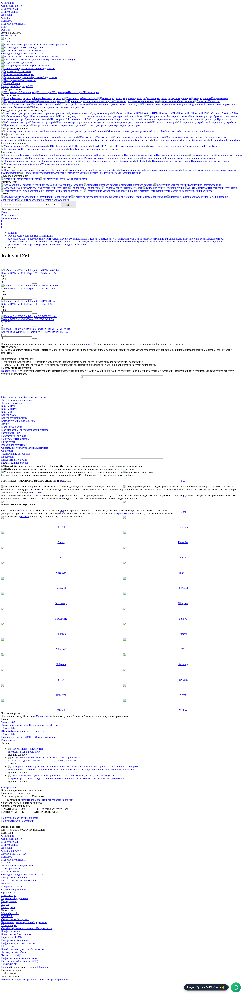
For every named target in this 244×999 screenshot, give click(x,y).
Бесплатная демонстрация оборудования (24, 922)
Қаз (8, 29)
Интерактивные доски (46, 244)
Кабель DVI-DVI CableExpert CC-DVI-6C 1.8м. (27, 319)
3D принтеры (9, 925)
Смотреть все (8, 787)
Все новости (8, 740)
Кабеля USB (97, 238)
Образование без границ (15, 919)
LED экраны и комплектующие (19, 880)
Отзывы (5, 17)
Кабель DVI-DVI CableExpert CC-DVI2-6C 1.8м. (28, 288)
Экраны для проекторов (72, 244)
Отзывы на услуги (11, 850)
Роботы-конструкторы (135, 241)
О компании (8, 2)
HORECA (7, 916)
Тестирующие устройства (15, 453)
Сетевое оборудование (14, 889)
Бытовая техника (11, 871)
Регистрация (8, 215)
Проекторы (27, 244)
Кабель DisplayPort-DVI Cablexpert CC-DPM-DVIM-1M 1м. (34, 331)
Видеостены (8, 883)
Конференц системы (12, 886)
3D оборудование (11, 868)
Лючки (182, 238)
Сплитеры (200, 241)
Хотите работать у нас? (14, 853)
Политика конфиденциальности (19, 817)
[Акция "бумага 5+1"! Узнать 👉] (236, 987)
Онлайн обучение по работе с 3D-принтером (26, 928)
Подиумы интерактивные (94, 241)
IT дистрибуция (10, 8)
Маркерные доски (196, 238)
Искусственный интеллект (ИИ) (19, 961)
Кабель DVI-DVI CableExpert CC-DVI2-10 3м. (27, 304)
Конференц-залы (10, 931)
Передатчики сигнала (67, 241)
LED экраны (8, 946)
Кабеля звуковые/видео (132, 238)
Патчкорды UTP (46, 241)
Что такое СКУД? (11, 955)
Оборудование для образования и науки (30, 235)
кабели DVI (91, 344)
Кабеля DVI (67, 238)
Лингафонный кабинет (14, 952)
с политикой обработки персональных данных (46, 799)
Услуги (5, 904)
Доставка (6, 14)
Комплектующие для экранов (161, 238)
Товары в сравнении (57, 979)
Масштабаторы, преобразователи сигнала (24, 429)
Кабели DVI (8, 370)
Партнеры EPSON (11, 937)
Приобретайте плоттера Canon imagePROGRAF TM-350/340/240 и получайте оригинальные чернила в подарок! (71, 769)
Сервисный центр (11, 5)
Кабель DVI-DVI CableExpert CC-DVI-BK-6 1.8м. (29, 273)
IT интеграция (9, 11)
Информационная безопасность (19, 958)
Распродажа (8, 907)
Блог (4, 26)
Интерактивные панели (14, 877)
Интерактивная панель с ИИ (24, 751)
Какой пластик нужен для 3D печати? (22, 949)
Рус (3, 29)
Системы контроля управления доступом (171, 241)
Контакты (6, 20)
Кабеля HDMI (82, 238)
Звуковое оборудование (14, 898)
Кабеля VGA (111, 238)
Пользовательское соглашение (18, 820)
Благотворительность (13, 23)
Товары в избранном (33, 979)
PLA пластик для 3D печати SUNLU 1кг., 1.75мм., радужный (42, 760)
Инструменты (9, 901)
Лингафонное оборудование (17, 865)
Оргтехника (8, 892)
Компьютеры (8, 895)
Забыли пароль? (10, 218)
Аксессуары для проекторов (24, 238)
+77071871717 (9, 35)
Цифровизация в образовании (18, 943)
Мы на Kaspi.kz (10, 913)
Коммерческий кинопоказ (16, 934)
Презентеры (115, 241)
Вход (4, 212)
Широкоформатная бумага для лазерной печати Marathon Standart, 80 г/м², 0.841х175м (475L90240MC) (66, 778)
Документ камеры (50, 238)
